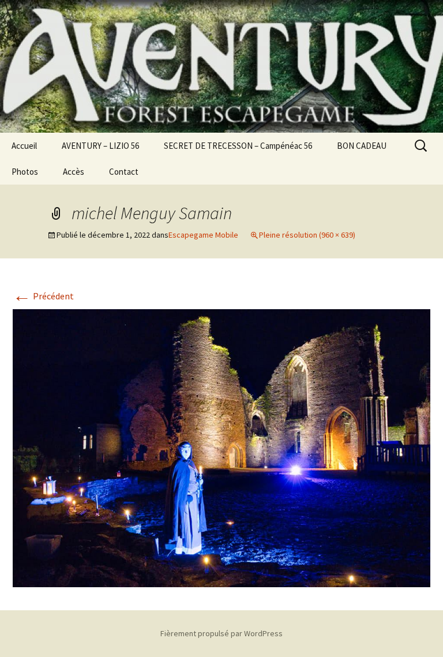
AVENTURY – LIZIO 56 (100, 145)
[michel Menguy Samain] (221, 447)
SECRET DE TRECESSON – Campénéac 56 (238, 145)
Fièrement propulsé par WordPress (221, 633)
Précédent (43, 296)
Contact (123, 171)
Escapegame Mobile (203, 235)
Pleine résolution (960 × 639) (307, 235)
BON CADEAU (361, 145)
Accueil (24, 145)
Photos (25, 171)
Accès (73, 171)
